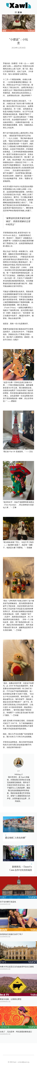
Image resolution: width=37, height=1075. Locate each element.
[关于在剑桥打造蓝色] (18, 897)
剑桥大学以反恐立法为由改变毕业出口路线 (17, 966)
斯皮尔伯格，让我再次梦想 (10, 999)
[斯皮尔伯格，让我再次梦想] (18, 995)
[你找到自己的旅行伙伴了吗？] (18, 930)
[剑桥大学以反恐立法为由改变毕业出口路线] (18, 962)
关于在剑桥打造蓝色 (8, 902)
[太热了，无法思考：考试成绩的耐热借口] (18, 1027)
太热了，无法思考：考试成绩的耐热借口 (16, 1032)
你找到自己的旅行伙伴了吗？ (11, 934)
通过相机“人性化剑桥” (15, 837)
